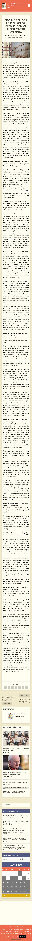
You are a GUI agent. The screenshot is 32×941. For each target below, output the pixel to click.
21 (16, 887)
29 (20, 891)
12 (8, 882)
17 (28, 882)
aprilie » (26, 896)
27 (12, 891)
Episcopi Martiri (13, 37)
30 (24, 891)
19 (8, 887)
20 (12, 887)
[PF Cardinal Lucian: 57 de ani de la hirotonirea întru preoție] (16, 762)
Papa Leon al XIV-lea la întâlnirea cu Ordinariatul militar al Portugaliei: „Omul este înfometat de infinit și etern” (14, 831)
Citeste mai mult (16, 939)
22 (20, 887)
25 (3, 891)
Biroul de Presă (14, 35)
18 (3, 887)
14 (16, 882)
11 (3, 882)
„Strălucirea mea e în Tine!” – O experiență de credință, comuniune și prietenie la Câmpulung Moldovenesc (14, 847)
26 (8, 891)
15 (20, 882)
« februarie (6, 896)
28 (16, 891)
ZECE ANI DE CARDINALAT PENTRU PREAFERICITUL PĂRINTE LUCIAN (14, 792)
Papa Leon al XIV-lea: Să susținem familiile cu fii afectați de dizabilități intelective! (14, 839)
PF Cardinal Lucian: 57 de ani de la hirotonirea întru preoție (14, 773)
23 (24, 887)
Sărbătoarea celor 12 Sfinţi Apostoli (15, 782)
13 (12, 882)
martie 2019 (16, 864)
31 (28, 891)
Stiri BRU (21, 37)
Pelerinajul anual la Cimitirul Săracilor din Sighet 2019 (16, 749)
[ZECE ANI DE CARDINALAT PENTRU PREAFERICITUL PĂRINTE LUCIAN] (16, 788)
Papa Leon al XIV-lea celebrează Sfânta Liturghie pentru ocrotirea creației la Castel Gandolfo (15, 822)
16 (24, 882)
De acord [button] (22, 936)
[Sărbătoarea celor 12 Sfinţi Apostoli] (16, 779)
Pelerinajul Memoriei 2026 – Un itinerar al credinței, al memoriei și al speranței (15, 816)
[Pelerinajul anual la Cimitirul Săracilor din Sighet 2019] (16, 738)
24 (28, 887)
